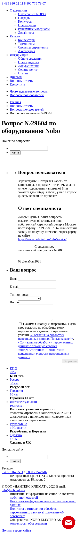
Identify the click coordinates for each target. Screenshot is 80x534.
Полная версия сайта (16, 530)
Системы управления (33, 47)
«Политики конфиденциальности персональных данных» (43, 353)
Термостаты (26, 43)
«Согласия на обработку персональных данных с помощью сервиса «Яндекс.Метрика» (45, 346)
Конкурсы (25, 21)
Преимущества (28, 62)
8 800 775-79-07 (35, 3)
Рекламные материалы (34, 29)
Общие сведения (29, 58)
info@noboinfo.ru (13, 490)
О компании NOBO (32, 14)
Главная (15, 102)
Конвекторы (26, 40)
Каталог (15, 36)
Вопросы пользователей (27, 95)
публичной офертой (24, 497)
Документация (28, 66)
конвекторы (18, 523)
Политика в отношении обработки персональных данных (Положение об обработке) (37, 512)
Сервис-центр (28, 69)
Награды (24, 18)
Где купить (17, 84)
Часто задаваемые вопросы (29, 91)
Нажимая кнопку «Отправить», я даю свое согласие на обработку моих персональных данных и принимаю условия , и (47, 340)
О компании (18, 10)
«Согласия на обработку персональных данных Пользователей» (45, 336)
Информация (19, 55)
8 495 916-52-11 (12, 3)
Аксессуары (26, 51)
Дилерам (16, 77)
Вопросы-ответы (21, 80)
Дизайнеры (26, 32)
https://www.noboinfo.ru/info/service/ (42, 239)
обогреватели (37, 523)
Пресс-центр (27, 25)
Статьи (23, 73)
